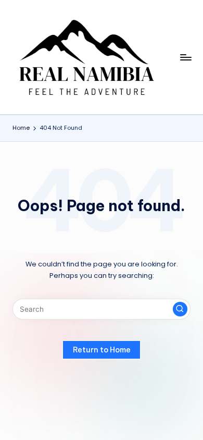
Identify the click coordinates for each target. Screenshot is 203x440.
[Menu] (185, 57)
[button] (180, 309)
